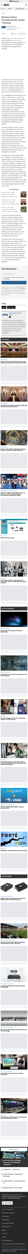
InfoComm (14, 40)
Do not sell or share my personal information (13, 1244)
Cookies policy (5, 1219)
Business (4, 13)
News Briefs (11, 307)
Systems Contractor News (13, 28)
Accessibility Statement (8, 1223)
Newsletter (23, 33)
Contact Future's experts (8, 1213)
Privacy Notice (22, 288)
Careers (4, 1237)
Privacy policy (5, 1216)
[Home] (14, 1)
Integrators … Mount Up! (11, 1169)
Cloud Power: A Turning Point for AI (14, 1182)
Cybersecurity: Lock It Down (12, 1187)
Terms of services (20, 287)
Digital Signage (20, 8)
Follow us (15, 33)
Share (5, 33)
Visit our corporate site (14, 1198)
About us (4, 1230)
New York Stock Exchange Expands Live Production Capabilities (12, 1162)
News (3, 27)
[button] (2, 5)
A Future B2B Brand (7, 1240)
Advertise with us (6, 1226)
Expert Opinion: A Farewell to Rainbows (13, 1175)
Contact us (4, 1233)
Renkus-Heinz (18, 38)
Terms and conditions (7, 1209)
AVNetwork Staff (12, 26)
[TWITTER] (10, 317)
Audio (9, 8)
